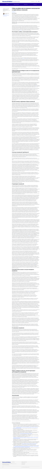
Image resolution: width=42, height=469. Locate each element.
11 (21, 30)
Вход (38, 1)
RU (36, 1)
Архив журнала (25, 4)
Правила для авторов (16, 4)
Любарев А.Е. (14, 11)
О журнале (7, 4)
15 (23, 110)
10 (25, 156)
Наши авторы (35, 4)
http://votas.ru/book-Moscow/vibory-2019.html (26, 433)
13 (29, 291)
